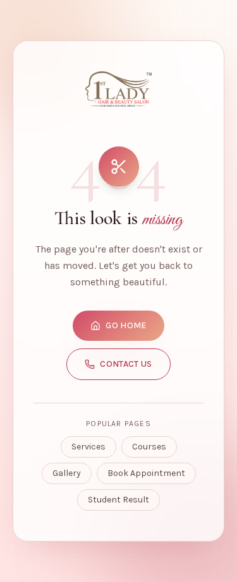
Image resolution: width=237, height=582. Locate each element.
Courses (149, 446)
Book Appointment (146, 473)
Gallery (66, 473)
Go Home (126, 325)
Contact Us (126, 364)
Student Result (118, 499)
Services (88, 446)
